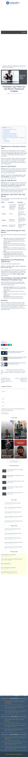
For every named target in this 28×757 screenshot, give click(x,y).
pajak (2, 372)
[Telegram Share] (9, 345)
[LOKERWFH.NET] (14, 2)
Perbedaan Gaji (11, 372)
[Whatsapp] (11, 345)
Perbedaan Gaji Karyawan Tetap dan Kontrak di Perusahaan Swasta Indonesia (17, 357)
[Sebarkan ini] (2, 345)
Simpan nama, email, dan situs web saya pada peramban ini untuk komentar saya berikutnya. (13, 409)
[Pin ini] (6, 345)
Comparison (8, 369)
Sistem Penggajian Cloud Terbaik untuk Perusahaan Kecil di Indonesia (16, 352)
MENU (25, 32)
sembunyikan (10, 127)
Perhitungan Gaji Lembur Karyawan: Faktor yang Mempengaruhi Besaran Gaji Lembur (6, 379)
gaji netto (19, 371)
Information (21, 369)
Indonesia (16, 369)
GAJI (8, 371)
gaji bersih (11, 371)
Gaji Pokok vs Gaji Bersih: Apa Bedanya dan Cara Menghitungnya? (21, 379)
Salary (2, 371)
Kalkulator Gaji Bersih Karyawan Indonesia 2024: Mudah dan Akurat (17, 363)
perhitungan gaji (18, 372)
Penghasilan (6, 372)
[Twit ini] (4, 345)
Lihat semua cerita (14, 461)
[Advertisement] (14, 20)
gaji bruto (15, 371)
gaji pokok (24, 371)
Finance (12, 369)
